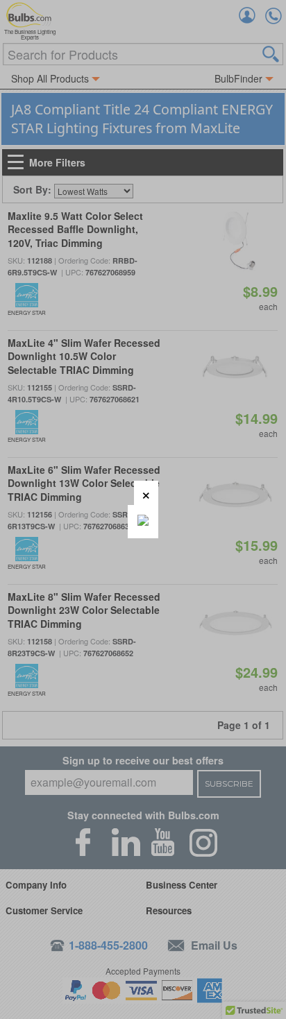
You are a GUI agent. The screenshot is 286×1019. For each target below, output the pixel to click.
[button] (146, 493)
